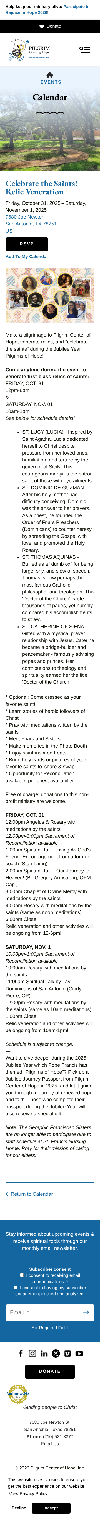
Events (51, 82)
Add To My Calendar (27, 256)
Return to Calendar (32, 1194)
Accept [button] (51, 1508)
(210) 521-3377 (58, 1436)
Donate (54, 26)
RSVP (27, 244)
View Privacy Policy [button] (28, 1494)
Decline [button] (19, 1508)
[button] (85, 50)
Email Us (50, 1444)
